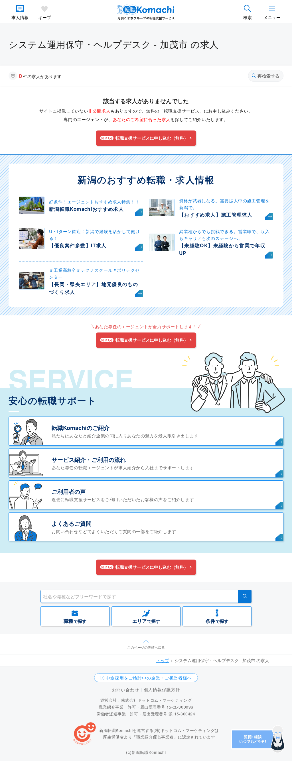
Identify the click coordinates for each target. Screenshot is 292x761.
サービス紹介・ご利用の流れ (89, 459)
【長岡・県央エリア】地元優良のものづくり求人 (93, 288)
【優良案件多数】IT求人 (77, 245)
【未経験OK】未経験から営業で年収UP (222, 249)
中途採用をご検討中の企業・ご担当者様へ (149, 678)
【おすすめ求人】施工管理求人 (215, 214)
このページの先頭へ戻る (146, 647)
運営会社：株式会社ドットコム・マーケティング (146, 700)
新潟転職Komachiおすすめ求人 (86, 208)
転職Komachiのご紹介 (81, 427)
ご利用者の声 (69, 491)
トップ (162, 660)
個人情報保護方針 (162, 689)
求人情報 (20, 17)
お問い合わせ (125, 690)
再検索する (268, 76)
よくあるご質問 (72, 523)
